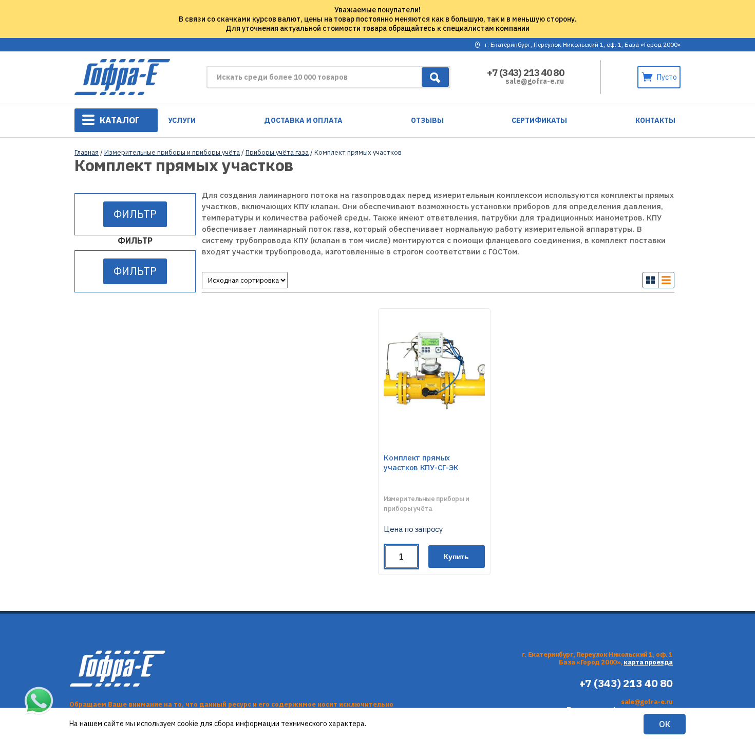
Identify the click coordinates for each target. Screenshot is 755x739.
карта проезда (648, 662)
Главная (86, 152)
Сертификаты (539, 120)
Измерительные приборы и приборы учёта (172, 152)
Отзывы (427, 120)
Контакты (655, 120)
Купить (456, 556)
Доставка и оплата (303, 120)
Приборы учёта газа (277, 152)
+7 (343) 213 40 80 (525, 72)
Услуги (182, 120)
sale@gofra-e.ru (534, 81)
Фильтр (135, 214)
